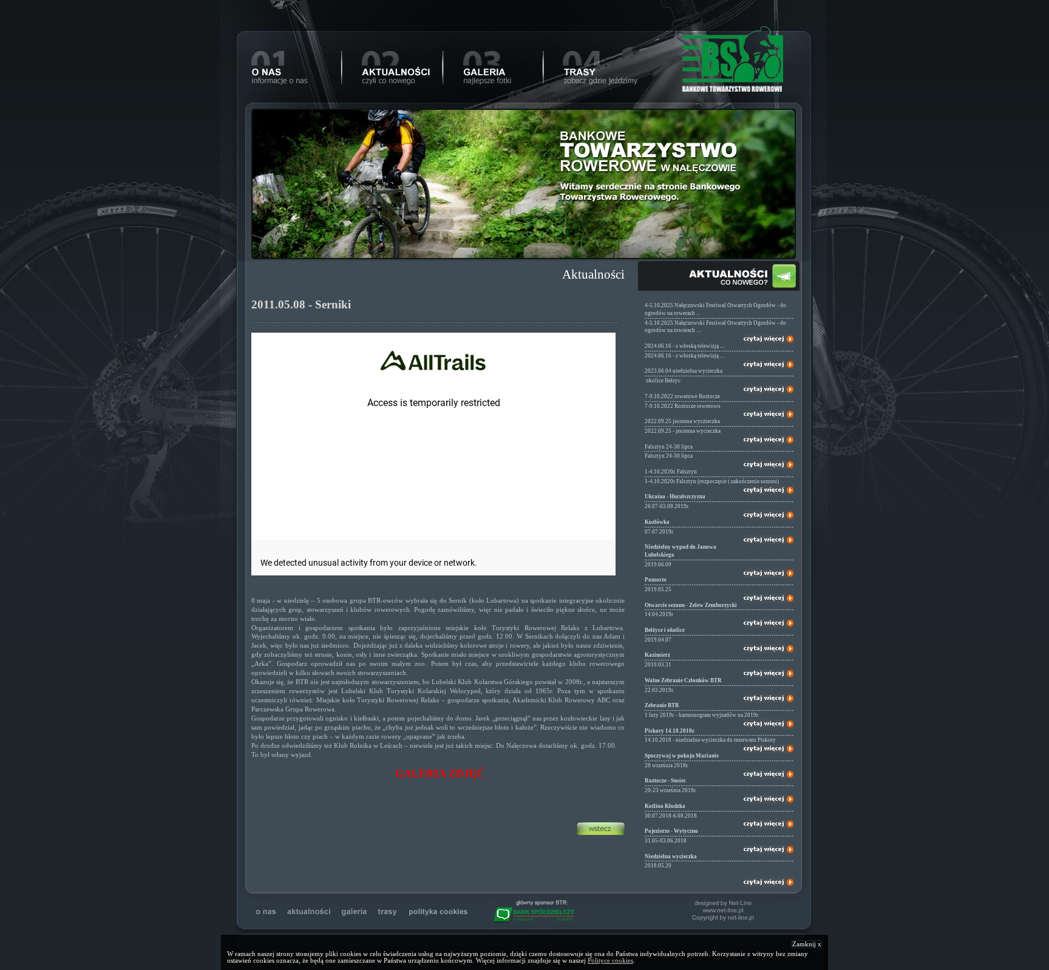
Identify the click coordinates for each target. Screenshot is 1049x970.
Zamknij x (806, 944)
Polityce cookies (610, 960)
